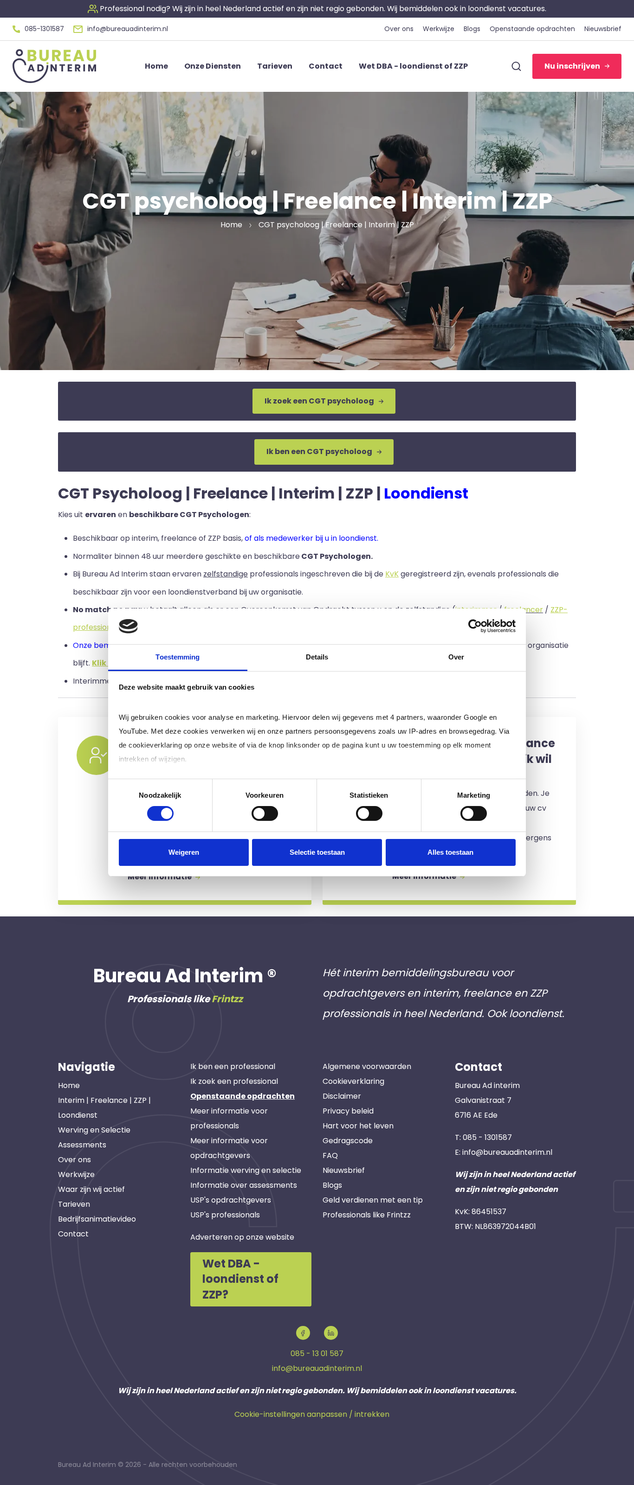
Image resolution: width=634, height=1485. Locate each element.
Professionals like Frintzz (367, 1215)
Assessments (82, 1144)
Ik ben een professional (232, 1066)
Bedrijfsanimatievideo (97, 1219)
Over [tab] (456, 657)
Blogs (332, 1185)
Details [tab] (317, 657)
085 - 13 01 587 (317, 1353)
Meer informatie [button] (160, 876)
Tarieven (74, 1204)
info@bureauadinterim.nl (507, 1152)
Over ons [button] (399, 28)
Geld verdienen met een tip (373, 1200)
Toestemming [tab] (177, 657)
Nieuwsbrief (344, 1170)
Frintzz (227, 998)
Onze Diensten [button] (212, 66)
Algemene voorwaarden (367, 1066)
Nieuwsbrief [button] (602, 28)
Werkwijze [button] (438, 28)
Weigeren (183, 852)
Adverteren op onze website (242, 1237)
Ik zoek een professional (234, 1081)
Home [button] (156, 66)
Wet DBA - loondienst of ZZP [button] (413, 66)
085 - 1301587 (487, 1137)
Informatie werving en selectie (245, 1170)
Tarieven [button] (274, 66)
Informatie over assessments (243, 1185)
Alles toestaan (450, 852)
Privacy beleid (348, 1111)
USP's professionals (225, 1215)
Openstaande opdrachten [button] (532, 28)
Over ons (74, 1159)
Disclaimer (342, 1096)
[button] (317, 8)
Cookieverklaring (353, 1081)
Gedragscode (348, 1140)
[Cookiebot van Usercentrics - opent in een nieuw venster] (475, 626)
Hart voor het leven (358, 1125)
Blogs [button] (472, 28)
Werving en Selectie (94, 1130)
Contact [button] (326, 66)
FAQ (330, 1155)
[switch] (265, 813)
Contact (73, 1234)
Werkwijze (76, 1174)
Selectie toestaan (317, 852)
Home (69, 1085)
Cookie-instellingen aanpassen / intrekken (311, 1414)
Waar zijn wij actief (91, 1189)
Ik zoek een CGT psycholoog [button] (319, 401)
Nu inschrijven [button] (572, 66)
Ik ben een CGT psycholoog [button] (319, 451)
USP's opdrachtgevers (230, 1200)
